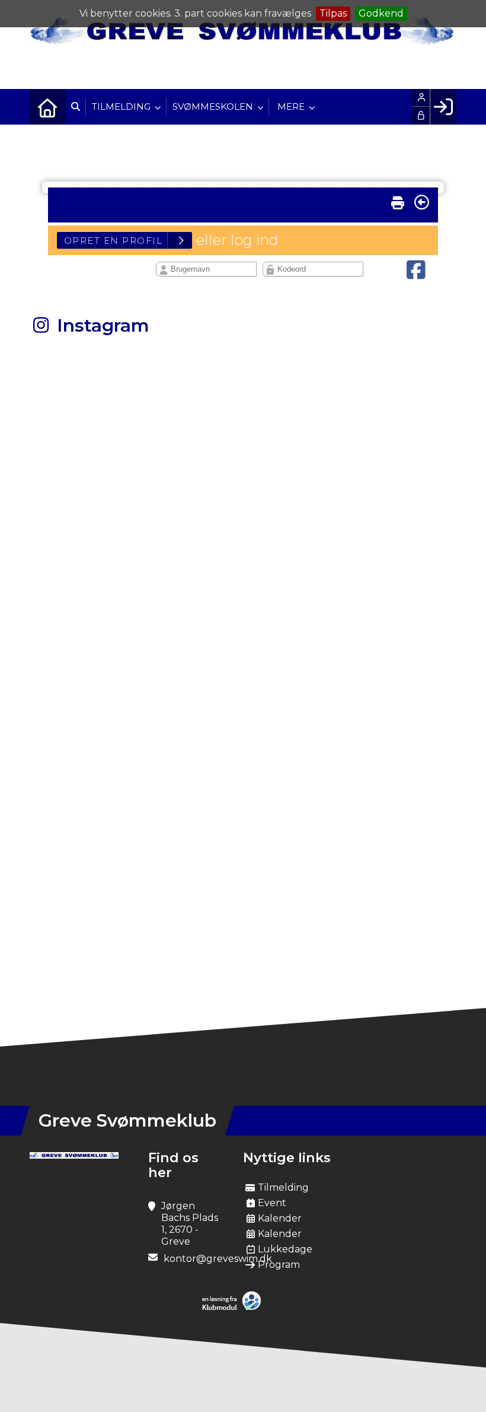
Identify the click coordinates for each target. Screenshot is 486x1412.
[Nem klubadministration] (234, 1308)
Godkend (381, 13)
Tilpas (333, 13)
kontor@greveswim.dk (218, 1258)
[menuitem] (47, 107)
